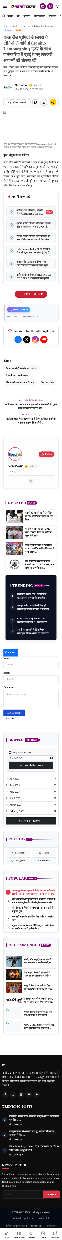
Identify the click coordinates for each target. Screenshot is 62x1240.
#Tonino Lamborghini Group (20, 382)
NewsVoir (21, 85)
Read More (31, 294)
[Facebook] (18, 339)
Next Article (29, 414)
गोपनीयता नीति (43, 1218)
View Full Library (31, 821)
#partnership (47, 382)
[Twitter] (26, 339)
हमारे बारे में (28, 1218)
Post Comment (14, 713)
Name (6, 658)
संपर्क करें (17, 1218)
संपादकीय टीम (36, 1225)
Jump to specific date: (20, 752)
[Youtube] (44, 339)
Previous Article (33, 400)
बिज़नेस (27, 16)
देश (18, 16)
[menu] (4, 6)
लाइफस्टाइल (39, 16)
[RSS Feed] (31, 481)
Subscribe (51, 1194)
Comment (8, 687)
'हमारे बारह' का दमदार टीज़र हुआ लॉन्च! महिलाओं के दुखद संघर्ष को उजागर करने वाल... (31, 406)
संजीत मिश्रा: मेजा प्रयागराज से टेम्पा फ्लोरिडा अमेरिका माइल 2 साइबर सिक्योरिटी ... (31, 421)
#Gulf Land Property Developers (22, 368)
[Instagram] (35, 339)
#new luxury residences (17, 375)
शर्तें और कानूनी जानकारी (16, 1225)
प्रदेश (10, 16)
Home (6, 26)
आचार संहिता (50, 1225)
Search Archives (31, 765)
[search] (57, 6)
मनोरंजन (52, 16)
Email (6, 673)
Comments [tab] (10, 652)
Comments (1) (10, 718)
